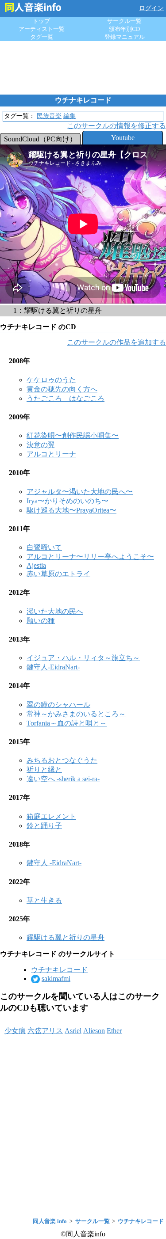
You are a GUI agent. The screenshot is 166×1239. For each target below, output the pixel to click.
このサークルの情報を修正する (116, 125)
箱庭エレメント (51, 816)
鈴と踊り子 (44, 825)
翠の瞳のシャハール (58, 704)
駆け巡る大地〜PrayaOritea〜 (71, 510)
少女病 (15, 1030)
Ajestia (36, 565)
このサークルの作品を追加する (116, 342)
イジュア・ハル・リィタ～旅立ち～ (83, 657)
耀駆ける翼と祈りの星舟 (65, 937)
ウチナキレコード (59, 969)
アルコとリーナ (51, 454)
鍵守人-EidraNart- (53, 667)
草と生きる (44, 900)
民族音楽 (49, 116)
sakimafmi (56, 978)
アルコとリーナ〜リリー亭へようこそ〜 (90, 556)
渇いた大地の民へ (55, 611)
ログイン (151, 8)
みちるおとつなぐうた (62, 760)
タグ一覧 (41, 37)
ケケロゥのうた (51, 380)
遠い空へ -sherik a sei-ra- (63, 779)
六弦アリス (45, 1030)
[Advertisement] (83, 68)
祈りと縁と (44, 769)
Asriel (73, 1030)
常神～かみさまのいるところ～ (76, 714)
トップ (41, 21)
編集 (69, 116)
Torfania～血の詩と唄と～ (67, 723)
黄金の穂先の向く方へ (62, 389)
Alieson (94, 1030)
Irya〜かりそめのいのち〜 (67, 501)
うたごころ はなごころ (65, 398)
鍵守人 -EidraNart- (54, 863)
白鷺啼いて (44, 547)
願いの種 (41, 620)
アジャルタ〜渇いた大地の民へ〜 (80, 491)
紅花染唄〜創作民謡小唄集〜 (73, 435)
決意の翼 (41, 444)
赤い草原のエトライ (58, 574)
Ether (114, 1030)
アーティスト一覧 (42, 29)
